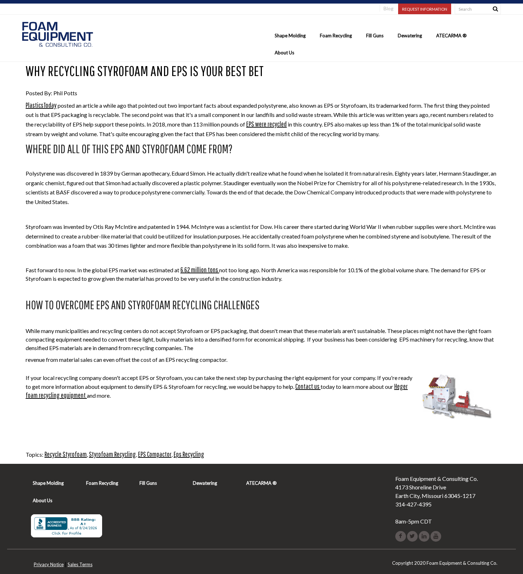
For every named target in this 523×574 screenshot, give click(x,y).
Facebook (400, 536)
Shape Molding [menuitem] (290, 35)
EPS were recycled (266, 124)
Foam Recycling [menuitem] (336, 35)
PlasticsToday (41, 105)
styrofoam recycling (112, 454)
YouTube (435, 536)
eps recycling (189, 454)
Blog (388, 8)
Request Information (424, 9)
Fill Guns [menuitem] (375, 35)
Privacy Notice (49, 564)
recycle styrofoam (65, 454)
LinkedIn (424, 536)
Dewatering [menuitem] (410, 35)
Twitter (412, 536)
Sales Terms (80, 564)
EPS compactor (154, 454)
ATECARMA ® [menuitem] (451, 35)
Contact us (308, 386)
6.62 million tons (199, 269)
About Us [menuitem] (284, 52)
